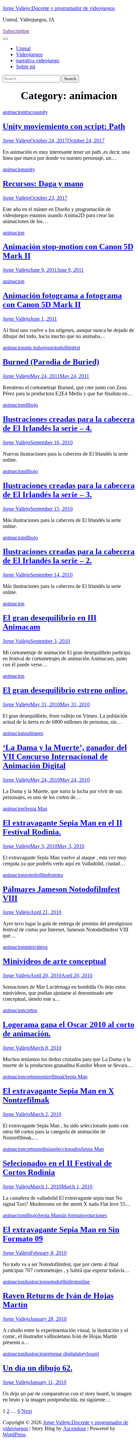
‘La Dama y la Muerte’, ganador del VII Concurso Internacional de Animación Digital (65, 756)
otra (59, 875)
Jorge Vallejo (16, 140)
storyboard (87, 1354)
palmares (33, 733)
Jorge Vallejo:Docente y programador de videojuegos (59, 8)
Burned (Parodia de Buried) (51, 361)
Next (26, 1411)
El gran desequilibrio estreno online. (65, 690)
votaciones (95, 1215)
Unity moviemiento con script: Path (64, 126)
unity (42, 112)
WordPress (14, 1434)
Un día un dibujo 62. (37, 1368)
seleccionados (66, 1149)
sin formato (72, 1215)
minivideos (36, 947)
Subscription (16, 31)
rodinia (44, 1149)
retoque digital (61, 1354)
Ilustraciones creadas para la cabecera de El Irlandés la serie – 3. (69, 490)
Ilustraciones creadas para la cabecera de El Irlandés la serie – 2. (69, 556)
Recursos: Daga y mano (43, 183)
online (83, 1282)
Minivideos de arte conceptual (54, 961)
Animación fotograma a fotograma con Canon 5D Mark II (62, 300)
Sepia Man (35, 808)
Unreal (23, 48)
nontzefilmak (51, 1076)
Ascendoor (74, 1428)
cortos (30, 1010)
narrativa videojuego (37, 60)
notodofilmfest (65, 347)
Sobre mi (25, 66)
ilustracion (35, 1282)
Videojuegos (29, 54)
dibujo (31, 405)
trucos (30, 112)
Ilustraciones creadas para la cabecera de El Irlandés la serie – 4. (69, 424)
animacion (13, 112)
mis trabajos (37, 347)
